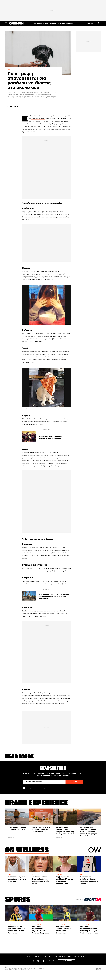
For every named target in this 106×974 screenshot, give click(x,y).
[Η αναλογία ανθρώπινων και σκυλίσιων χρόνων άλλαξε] (29, 436)
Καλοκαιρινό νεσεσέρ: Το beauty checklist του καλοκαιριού (41, 830)
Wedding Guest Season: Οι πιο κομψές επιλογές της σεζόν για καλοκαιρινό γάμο (65, 832)
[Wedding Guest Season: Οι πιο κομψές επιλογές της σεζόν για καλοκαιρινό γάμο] (65, 817)
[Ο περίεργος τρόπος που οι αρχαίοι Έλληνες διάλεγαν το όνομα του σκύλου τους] (29, 595)
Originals (61, 23)
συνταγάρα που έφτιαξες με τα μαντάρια (55, 214)
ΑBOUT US (48, 956)
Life (46, 23)
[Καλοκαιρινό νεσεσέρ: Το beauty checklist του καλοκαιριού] (41, 817)
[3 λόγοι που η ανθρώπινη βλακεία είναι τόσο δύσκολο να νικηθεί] (89, 864)
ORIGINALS (42, 434)
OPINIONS (11, 924)
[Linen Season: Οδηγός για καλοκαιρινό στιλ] (17, 817)
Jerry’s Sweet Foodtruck (38, 118)
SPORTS (17, 900)
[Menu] (6, 23)
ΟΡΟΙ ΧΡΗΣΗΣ (60, 956)
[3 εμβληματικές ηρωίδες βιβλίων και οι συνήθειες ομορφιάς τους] (65, 864)
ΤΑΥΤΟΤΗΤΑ (38, 956)
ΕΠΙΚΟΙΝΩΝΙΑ (27, 956)
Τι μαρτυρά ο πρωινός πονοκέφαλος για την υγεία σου (17, 879)
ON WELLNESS (27, 850)
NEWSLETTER (67, 961)
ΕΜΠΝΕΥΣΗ (36, 874)
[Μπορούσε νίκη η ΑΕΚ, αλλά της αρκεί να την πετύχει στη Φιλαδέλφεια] (17, 913)
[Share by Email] (18, 106)
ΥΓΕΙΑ (10, 874)
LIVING (82, 874)
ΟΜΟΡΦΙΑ (59, 874)
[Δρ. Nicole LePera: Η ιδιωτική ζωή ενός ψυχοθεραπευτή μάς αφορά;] (41, 864)
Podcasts (70, 23)
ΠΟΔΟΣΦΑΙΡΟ (36, 924)
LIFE (9, 69)
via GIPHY (25, 409)
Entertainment (38, 23)
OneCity (53, 23)
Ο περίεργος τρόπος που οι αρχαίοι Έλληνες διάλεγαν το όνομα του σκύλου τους (54, 597)
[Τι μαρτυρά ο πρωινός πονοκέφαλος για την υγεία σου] (17, 864)
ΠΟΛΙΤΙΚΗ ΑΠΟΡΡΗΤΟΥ (76, 956)
